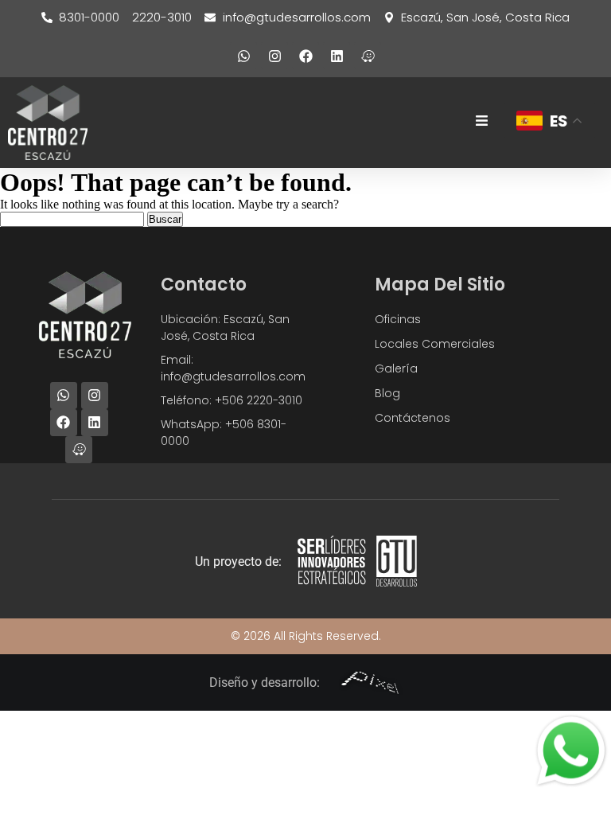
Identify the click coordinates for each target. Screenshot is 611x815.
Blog (387, 393)
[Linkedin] (336, 55)
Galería (396, 368)
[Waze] (367, 55)
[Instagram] (274, 55)
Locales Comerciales (435, 344)
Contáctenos (412, 418)
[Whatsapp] (243, 55)
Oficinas (398, 319)
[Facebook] (305, 55)
